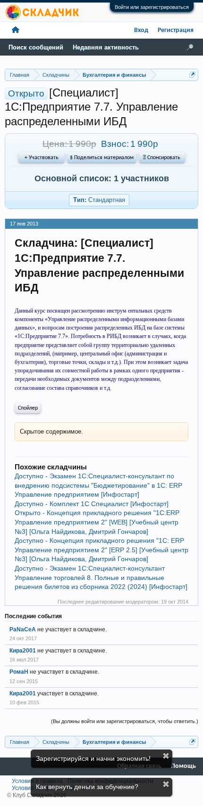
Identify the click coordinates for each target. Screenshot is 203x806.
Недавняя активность (106, 47)
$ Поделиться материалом (102, 158)
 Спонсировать (161, 158)
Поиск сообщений (35, 47)
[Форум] (15, 30)
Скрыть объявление (165, 755)
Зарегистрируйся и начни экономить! (93, 758)
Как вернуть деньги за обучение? (87, 786)
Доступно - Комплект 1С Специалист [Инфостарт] (92, 504)
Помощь (183, 766)
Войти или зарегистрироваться (152, 7)
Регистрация (176, 30)
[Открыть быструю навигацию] (192, 75)
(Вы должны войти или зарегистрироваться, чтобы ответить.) (124, 721)
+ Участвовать (42, 158)
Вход (141, 30)
